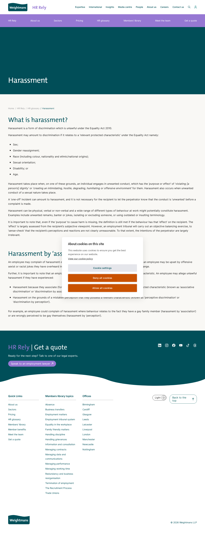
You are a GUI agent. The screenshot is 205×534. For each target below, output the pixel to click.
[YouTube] (181, 345)
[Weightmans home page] (19, 519)
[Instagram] (167, 345)
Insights (110, 7)
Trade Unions (52, 493)
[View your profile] (195, 7)
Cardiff (86, 409)
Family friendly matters (57, 429)
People (139, 7)
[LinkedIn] (160, 345)
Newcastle (88, 444)
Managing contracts (55, 449)
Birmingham (88, 404)
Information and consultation (60, 444)
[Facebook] (174, 345)
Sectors (58, 20)
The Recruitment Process (58, 488)
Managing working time (57, 468)
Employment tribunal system (60, 419)
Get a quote (190, 20)
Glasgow (86, 414)
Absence (49, 404)
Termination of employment (59, 483)
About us (151, 7)
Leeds (85, 419)
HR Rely (12, 20)
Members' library (132, 20)
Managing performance (57, 463)
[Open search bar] (187, 7)
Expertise (80, 7)
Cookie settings (102, 268)
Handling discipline (55, 434)
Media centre (125, 7)
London (86, 434)
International (95, 7)
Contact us (178, 7)
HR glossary (103, 20)
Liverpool (87, 429)
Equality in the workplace (58, 424)
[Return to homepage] (17, 7)
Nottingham (88, 449)
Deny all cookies (102, 278)
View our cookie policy (80, 258)
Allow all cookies (102, 288)
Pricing (79, 20)
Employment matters (56, 414)
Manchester (88, 439)
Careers (164, 7)
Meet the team (162, 20)
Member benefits (17, 429)
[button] (32, 364)
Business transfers (54, 409)
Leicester (87, 424)
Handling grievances (56, 439)
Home (11, 108)
